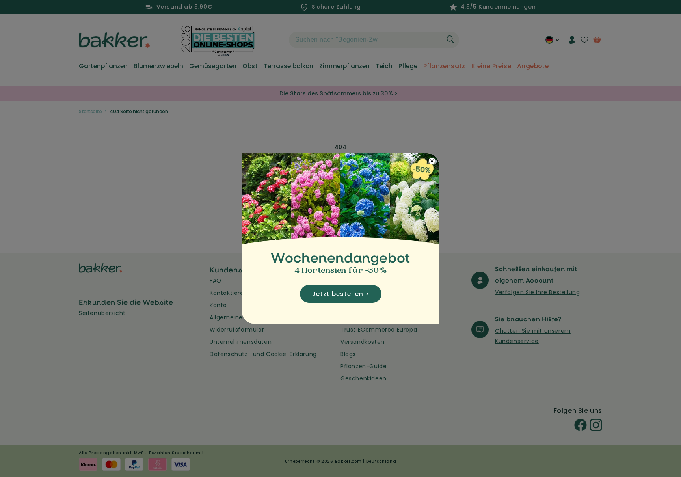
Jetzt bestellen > (340, 294)
